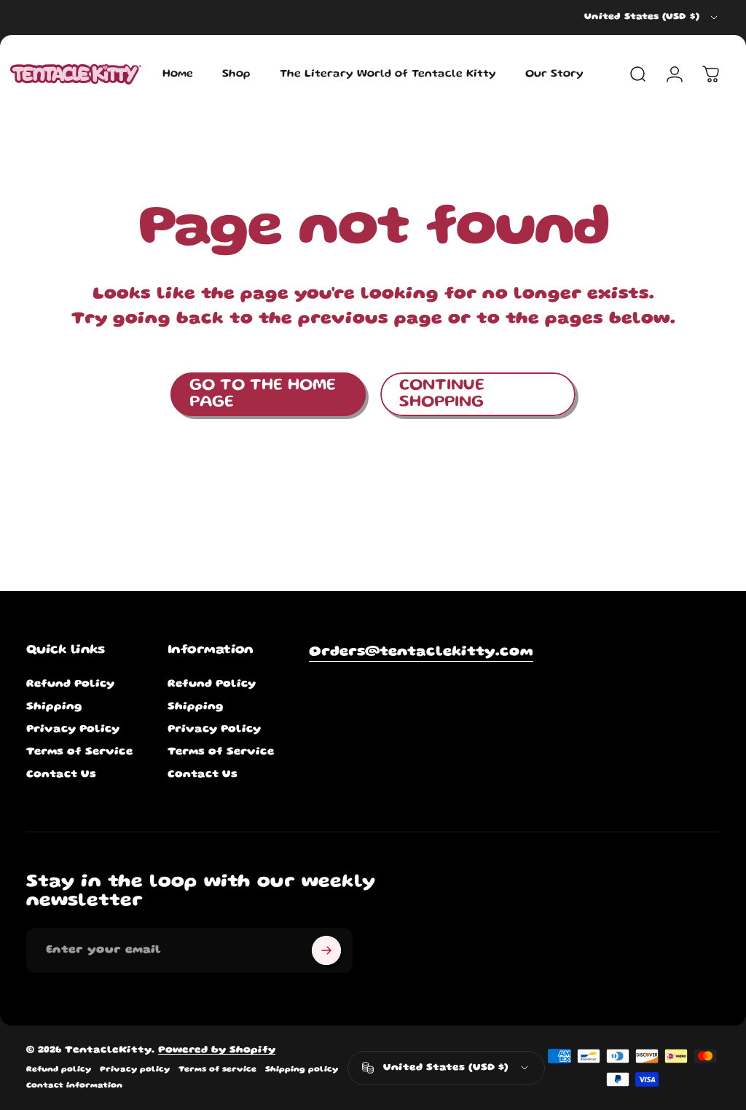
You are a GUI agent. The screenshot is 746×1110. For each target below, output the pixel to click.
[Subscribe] (326, 950)
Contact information (74, 1086)
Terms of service (217, 1070)
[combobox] (652, 17)
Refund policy (58, 1070)
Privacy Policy (72, 729)
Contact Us (61, 775)
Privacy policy (135, 1070)
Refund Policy (70, 684)
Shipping (54, 707)
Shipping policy (301, 1070)
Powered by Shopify (216, 1050)
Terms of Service (79, 752)
